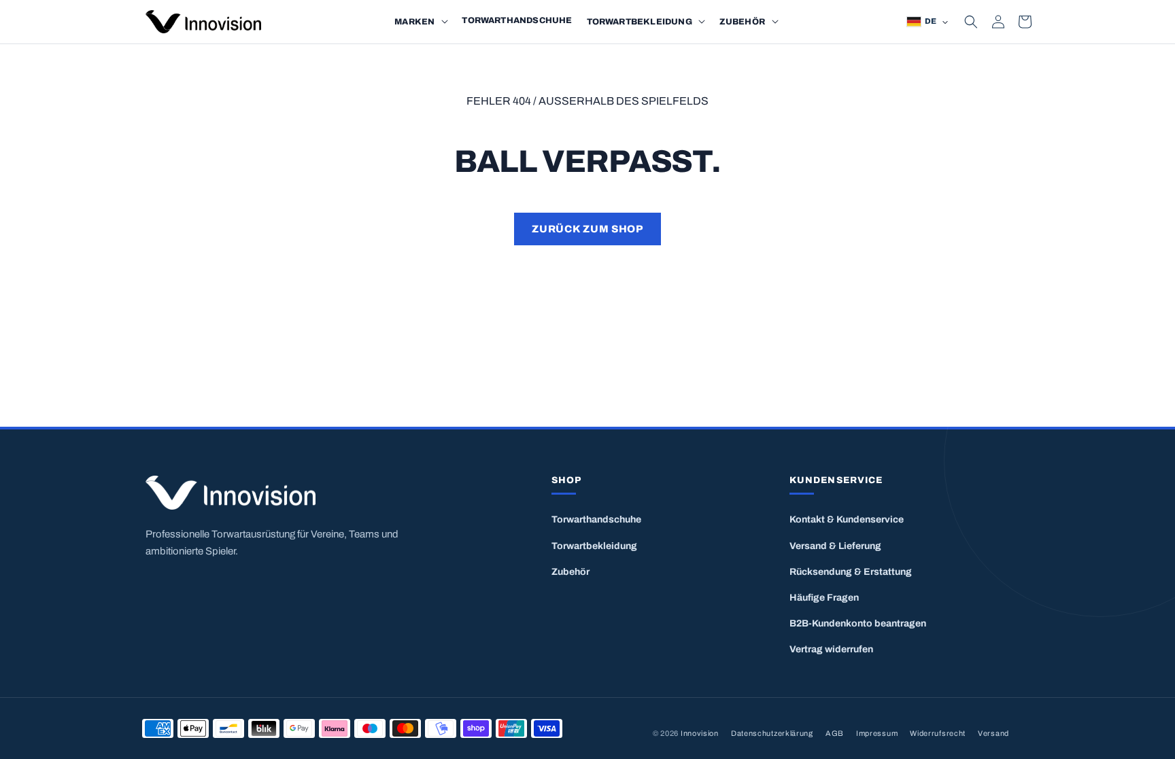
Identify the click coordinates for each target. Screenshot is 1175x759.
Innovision (700, 733)
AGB (834, 733)
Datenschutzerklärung (772, 733)
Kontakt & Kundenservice (846, 519)
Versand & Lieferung (835, 546)
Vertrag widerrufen (831, 649)
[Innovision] (308, 493)
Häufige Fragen (824, 598)
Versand (993, 733)
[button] (445, 22)
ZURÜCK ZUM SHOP (587, 229)
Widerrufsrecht (938, 733)
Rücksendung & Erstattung (850, 572)
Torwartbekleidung (594, 546)
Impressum (877, 733)
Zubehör (570, 572)
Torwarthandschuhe (596, 519)
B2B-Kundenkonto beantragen (857, 623)
